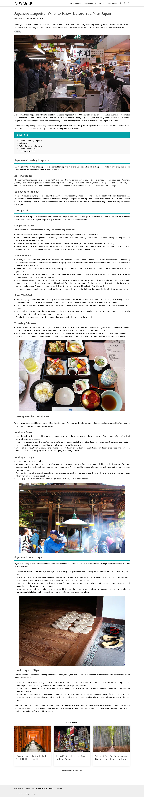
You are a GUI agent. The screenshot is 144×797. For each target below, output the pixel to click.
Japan (17, 32)
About (51, 788)
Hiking (101, 3)
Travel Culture (112, 3)
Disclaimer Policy (41, 788)
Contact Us (59, 788)
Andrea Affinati (21, 18)
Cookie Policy (29, 788)
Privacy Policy (18, 788)
